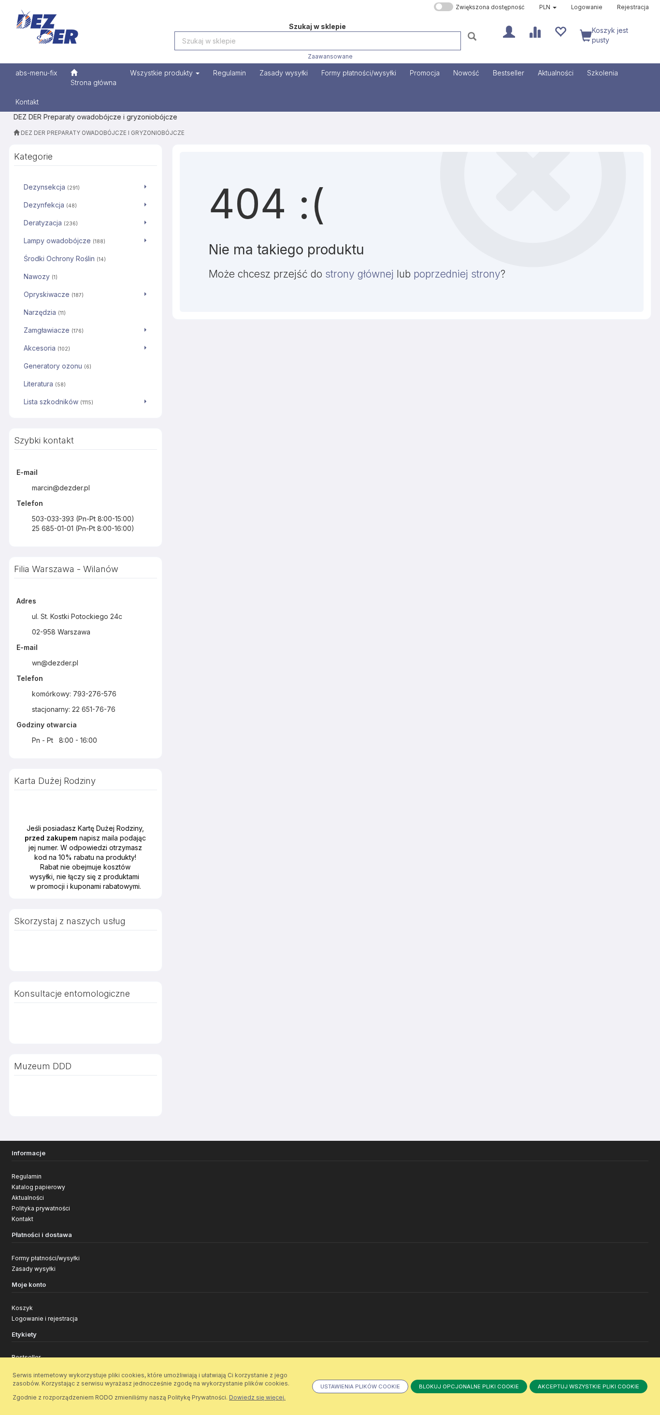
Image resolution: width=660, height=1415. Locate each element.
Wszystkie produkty (162, 73)
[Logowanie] (509, 31)
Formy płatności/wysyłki (46, 1258)
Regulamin (27, 1176)
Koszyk (22, 1308)
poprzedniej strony (457, 274)
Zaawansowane (330, 56)
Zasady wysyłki (34, 1268)
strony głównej (359, 274)
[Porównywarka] (534, 31)
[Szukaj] (473, 36)
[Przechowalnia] (560, 31)
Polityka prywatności (41, 1208)
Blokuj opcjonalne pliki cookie (469, 1386)
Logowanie (587, 7)
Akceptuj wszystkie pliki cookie (588, 1386)
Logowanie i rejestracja (45, 1318)
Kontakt (22, 1219)
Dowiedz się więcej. (257, 1397)
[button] (548, 7)
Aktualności (28, 1197)
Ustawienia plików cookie (360, 1386)
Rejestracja (633, 7)
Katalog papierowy (38, 1187)
